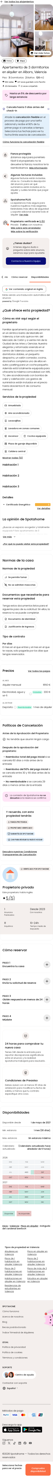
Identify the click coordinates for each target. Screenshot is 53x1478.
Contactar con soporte (14, 1383)
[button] (40, 53)
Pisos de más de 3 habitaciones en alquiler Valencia (37, 1271)
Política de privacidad (14, 1347)
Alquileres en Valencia (11, 1253)
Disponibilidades (40, 277)
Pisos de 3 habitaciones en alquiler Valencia (13, 1271)
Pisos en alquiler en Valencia (37, 1253)
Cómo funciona (10, 1311)
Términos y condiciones (15, 1357)
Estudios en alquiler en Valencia (37, 1280)
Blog (4, 1321)
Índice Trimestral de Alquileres (18, 1332)
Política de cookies (12, 1352)
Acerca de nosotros (12, 1316)
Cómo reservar (19, 277)
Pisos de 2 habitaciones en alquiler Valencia (36, 1261)
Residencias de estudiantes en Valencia (13, 1288)
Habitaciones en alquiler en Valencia (15, 1280)
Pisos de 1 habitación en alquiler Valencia (13, 1261)
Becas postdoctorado (14, 1327)
